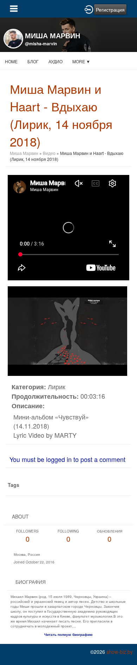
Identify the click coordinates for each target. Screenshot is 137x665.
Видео (49, 153)
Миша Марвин (24, 153)
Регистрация (110, 9)
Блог (33, 61)
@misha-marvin (41, 43)
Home (11, 61)
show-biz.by (119, 651)
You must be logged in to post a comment (67, 459)
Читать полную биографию (68, 634)
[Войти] (88, 8)
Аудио (55, 61)
